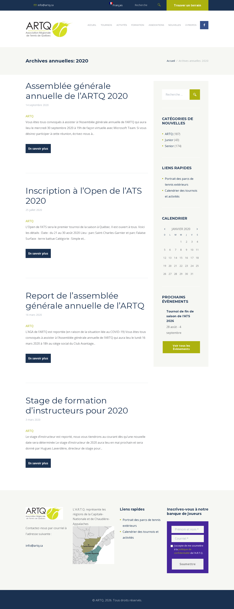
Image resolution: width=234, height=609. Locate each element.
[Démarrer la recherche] (159, 4)
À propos (190, 25)
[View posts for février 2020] (197, 229)
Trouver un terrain (187, 5)
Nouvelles (174, 25)
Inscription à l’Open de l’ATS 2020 (84, 196)
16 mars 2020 (34, 314)
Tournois (106, 25)
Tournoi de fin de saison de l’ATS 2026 (180, 316)
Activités (121, 25)
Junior (169, 140)
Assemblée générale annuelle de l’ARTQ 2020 (77, 91)
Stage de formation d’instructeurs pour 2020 (77, 405)
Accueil (92, 25)
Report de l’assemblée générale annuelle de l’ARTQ (85, 301)
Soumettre (188, 564)
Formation (137, 25)
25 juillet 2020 (34, 210)
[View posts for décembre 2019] (164, 229)
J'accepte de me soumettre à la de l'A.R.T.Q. (188, 549)
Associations (156, 25)
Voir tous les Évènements (181, 347)
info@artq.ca (46, 5)
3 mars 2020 (33, 419)
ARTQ (29, 116)
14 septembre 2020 (37, 105)
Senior (169, 146)
